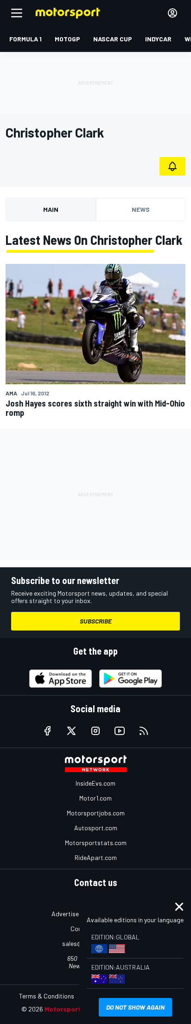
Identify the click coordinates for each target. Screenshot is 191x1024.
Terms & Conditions (46, 996)
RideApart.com (96, 857)
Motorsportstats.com (96, 843)
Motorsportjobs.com (96, 813)
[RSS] (143, 731)
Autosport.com (95, 828)
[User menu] (172, 13)
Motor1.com (95, 798)
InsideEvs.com (95, 783)
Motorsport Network (77, 1009)
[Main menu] (16, 13)
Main (50, 209)
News (141, 209)
